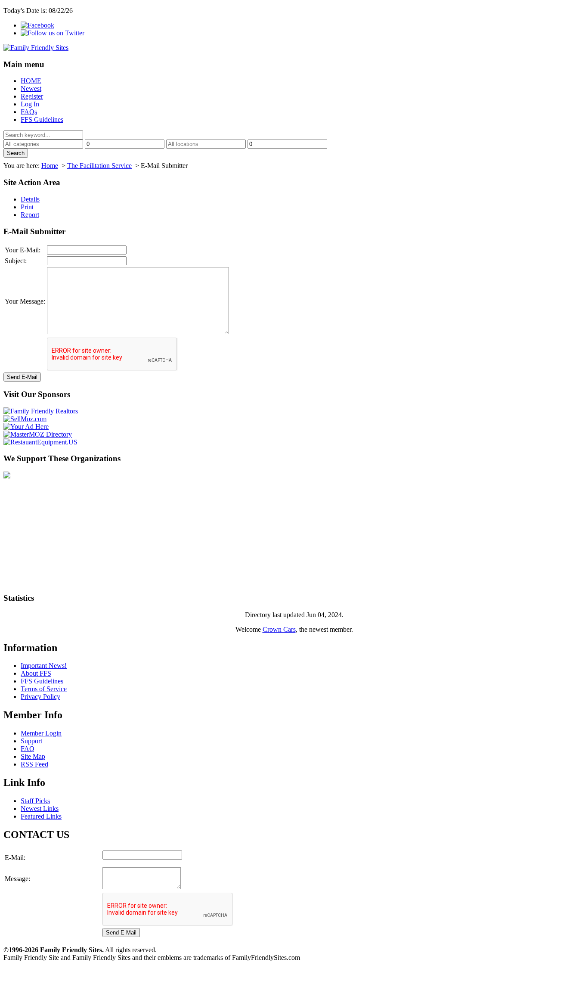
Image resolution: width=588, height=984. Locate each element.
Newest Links (40, 808)
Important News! (44, 665)
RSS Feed (34, 764)
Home (49, 165)
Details (30, 199)
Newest (31, 88)
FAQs (29, 111)
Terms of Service (44, 688)
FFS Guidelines (42, 119)
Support (31, 741)
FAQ (27, 748)
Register (32, 96)
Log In (30, 104)
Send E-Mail (22, 377)
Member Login (41, 733)
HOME (31, 80)
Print (27, 207)
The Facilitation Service (99, 165)
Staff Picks (35, 800)
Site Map (33, 756)
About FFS (36, 673)
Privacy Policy (40, 696)
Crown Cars (279, 629)
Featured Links (41, 816)
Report (30, 214)
